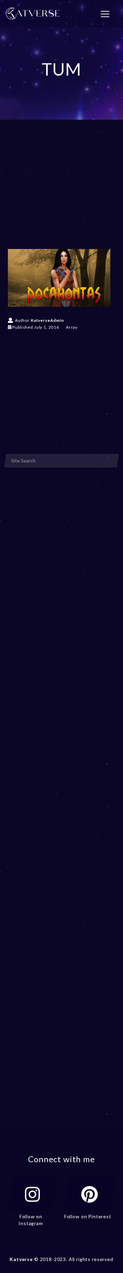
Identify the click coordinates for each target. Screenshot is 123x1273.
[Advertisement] (61, 194)
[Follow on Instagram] (32, 1194)
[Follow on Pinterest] (89, 1194)
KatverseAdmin (47, 320)
